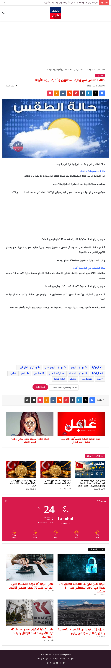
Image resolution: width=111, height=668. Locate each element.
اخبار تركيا (97, 373)
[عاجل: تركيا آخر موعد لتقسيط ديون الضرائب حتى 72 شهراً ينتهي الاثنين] (29, 567)
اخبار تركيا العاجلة (77, 373)
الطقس (24, 373)
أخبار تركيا (91, 69)
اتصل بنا (71, 658)
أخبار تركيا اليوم (78, 367)
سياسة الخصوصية (59, 658)
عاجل (72, 379)
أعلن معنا (40, 658)
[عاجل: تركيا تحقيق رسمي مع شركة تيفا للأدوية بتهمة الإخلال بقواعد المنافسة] (29, 613)
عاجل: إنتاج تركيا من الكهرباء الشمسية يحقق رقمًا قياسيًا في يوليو (81, 631)
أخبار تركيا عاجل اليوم (29, 367)
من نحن (48, 658)
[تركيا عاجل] (55, 13)
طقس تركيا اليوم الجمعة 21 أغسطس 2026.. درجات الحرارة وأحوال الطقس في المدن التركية (91, 483)
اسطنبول (38, 373)
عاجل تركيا (59, 379)
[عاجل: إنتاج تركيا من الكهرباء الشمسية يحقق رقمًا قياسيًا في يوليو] (81, 613)
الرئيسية (100, 69)
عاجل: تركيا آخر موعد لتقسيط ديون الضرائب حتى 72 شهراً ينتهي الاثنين (31, 585)
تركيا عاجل (86, 379)
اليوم (12, 373)
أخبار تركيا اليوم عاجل (55, 367)
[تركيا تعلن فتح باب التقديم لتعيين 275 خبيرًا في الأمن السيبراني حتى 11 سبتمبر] (81, 567)
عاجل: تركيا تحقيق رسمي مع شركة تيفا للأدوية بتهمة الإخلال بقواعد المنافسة (32, 633)
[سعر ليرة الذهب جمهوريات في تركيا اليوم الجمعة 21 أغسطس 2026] (55, 469)
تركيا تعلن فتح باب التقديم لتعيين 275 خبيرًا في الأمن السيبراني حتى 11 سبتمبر (68, 2)
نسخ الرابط (40, 387)
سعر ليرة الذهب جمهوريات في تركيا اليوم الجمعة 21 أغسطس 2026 (57, 483)
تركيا (99, 379)
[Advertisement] (55, 42)
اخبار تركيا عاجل (56, 373)
